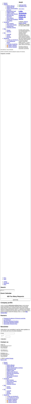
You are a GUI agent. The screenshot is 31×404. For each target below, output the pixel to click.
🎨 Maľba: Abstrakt (12, 47)
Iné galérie (9, 20)
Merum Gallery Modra (23, 22)
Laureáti (9, 34)
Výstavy (6, 4)
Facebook (6, 283)
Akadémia (6, 38)
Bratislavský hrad (11, 11)
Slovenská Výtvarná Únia (10, 323)
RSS (5, 284)
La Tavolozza (7, 319)
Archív (8, 35)
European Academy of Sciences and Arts (14, 318)
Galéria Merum (11, 5)
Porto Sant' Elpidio (12, 24)
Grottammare (10, 26)
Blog (5, 29)
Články (8, 30)
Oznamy (9, 31)
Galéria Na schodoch (12, 19)
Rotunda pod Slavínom (10, 16)
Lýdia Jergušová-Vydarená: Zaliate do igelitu (23, 15)
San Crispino (10, 23)
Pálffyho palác (10, 12)
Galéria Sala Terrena (12, 14)
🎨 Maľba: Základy (12, 45)
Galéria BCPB (10, 7)
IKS (5, 33)
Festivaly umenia (11, 27)
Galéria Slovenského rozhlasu (15, 367)
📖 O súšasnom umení (13, 397)
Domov (5, 3)
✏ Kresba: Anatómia (12, 44)
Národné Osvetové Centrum (11, 321)
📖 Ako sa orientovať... (13, 39)
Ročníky (9, 37)
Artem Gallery (21, 8)
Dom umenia (10, 18)
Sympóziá (6, 22)
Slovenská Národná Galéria (11, 322)
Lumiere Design (9, 358)
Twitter (5, 281)
